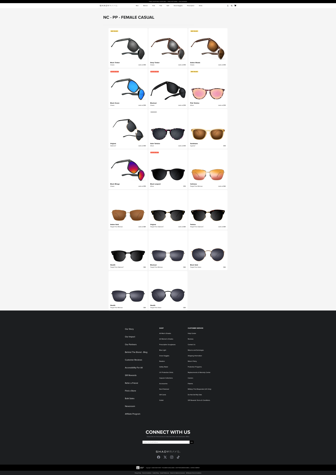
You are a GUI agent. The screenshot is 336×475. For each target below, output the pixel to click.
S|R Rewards (130, 375)
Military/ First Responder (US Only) (199, 389)
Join (191, 442)
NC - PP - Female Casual (128, 17)
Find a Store (130, 390)
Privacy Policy (138, 473)
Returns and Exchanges (196, 350)
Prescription (190, 6)
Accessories (163, 383)
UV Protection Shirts (166, 372)
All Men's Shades (165, 333)
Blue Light (162, 350)
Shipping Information (195, 356)
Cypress (193, 146)
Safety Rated (163, 367)
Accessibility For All (134, 367)
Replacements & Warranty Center (199, 372)
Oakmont (113, 146)
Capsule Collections (166, 378)
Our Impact (130, 336)
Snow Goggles (178, 6)
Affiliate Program (132, 413)
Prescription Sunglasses (167, 344)
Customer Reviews (133, 359)
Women (145, 6)
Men (137, 6)
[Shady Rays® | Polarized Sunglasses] (109, 5)
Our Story (129, 328)
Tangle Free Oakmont (157, 227)
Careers (190, 378)
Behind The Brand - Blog (136, 352)
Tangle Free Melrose (196, 186)
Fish (161, 6)
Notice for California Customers (177, 473)
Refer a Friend (131, 382)
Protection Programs (195, 367)
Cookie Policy (156, 473)
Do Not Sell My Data (195, 395)
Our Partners (131, 344)
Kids (153, 6)
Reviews (190, 339)
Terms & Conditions (146, 473)
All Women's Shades (166, 339)
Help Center (192, 333)
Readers (162, 361)
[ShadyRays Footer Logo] (168, 452)
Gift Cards (162, 395)
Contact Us (191, 344)
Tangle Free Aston (195, 267)
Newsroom (130, 406)
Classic (112, 65)
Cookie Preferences (164, 473)
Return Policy (192, 361)
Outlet (161, 400)
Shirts (200, 6)
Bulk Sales (129, 398)
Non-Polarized (164, 389)
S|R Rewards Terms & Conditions (199, 400)
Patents (190, 383)
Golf (168, 6)
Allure (192, 105)
